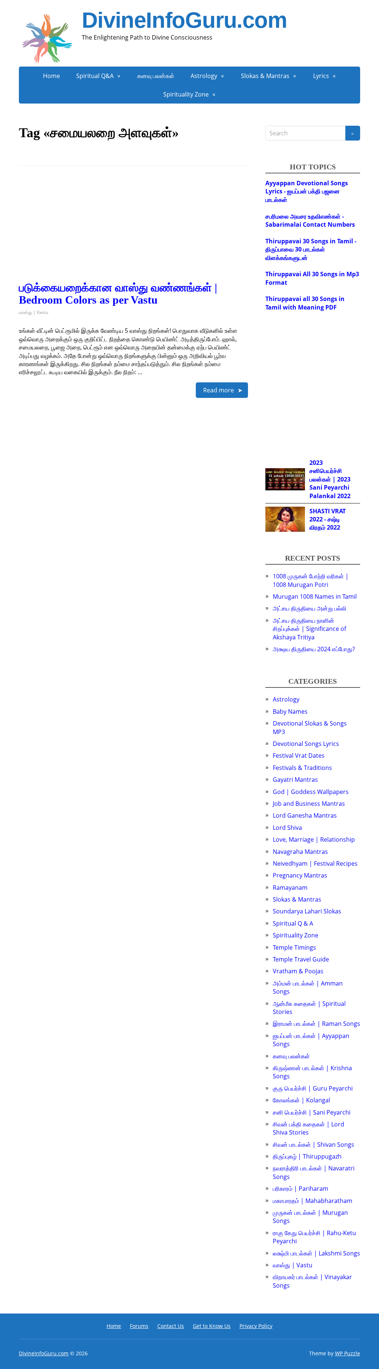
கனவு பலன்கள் (155, 76)
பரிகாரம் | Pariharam (300, 1188)
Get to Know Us (212, 1325)
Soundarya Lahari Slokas (307, 911)
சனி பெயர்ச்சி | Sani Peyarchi (312, 1112)
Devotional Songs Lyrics (306, 744)
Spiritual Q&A (95, 76)
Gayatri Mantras (295, 779)
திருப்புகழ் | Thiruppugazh (307, 1156)
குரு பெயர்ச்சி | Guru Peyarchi (313, 1088)
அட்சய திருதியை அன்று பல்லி (309, 608)
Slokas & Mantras (265, 76)
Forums (139, 1325)
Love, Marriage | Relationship (314, 839)
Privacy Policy (255, 1325)
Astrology (204, 76)
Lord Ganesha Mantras (305, 815)
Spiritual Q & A (293, 923)
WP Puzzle (347, 1353)
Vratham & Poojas (298, 971)
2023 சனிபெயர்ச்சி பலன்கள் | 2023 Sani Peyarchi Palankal (330, 479)
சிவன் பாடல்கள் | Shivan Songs (313, 1144)
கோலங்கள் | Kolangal (301, 1100)
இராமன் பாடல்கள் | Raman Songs (316, 1024)
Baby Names (290, 711)
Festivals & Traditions (302, 768)
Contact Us (170, 1325)
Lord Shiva (287, 828)
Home (51, 76)
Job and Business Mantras (309, 804)
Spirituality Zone (186, 94)
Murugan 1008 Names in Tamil (315, 596)
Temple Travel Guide (301, 959)
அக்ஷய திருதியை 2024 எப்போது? (314, 649)
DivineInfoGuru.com (184, 20)
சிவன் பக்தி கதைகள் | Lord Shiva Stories (308, 1128)
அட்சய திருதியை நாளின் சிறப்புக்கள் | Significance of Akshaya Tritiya (309, 628)
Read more (218, 390)
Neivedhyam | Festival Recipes (315, 863)
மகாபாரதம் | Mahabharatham (312, 1201)
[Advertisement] (133, 229)
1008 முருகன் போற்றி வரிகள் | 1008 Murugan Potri (311, 580)
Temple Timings (294, 947)
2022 (344, 496)
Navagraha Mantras (300, 852)
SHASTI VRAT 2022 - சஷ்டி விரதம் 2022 (327, 519)
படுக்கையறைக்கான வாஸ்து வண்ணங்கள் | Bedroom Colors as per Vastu (118, 293)
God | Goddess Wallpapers (311, 792)
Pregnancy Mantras (300, 875)
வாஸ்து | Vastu (33, 312)
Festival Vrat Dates (299, 755)
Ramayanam (290, 887)
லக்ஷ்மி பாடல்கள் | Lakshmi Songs (316, 1253)
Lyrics (321, 76)
